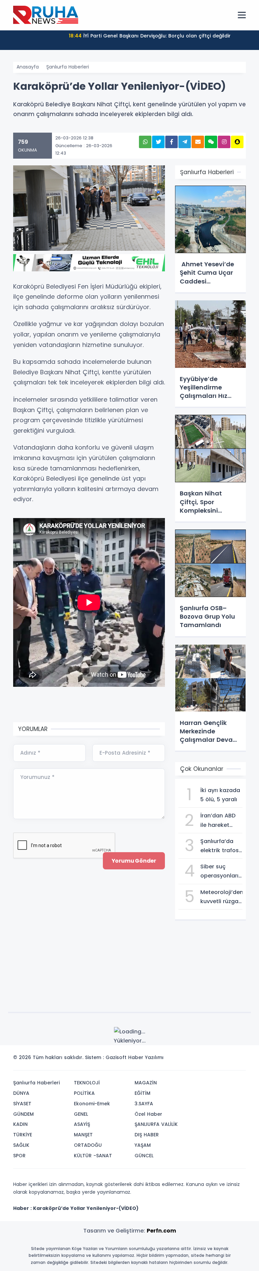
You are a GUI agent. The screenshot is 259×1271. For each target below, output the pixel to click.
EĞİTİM (142, 1093)
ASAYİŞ (82, 1124)
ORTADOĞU (88, 1145)
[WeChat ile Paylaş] (211, 142)
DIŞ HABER (147, 1134)
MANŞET (83, 1134)
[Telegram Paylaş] (184, 142)
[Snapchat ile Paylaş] (237, 142)
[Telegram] (238, 1059)
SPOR (19, 1155)
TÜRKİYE (22, 1134)
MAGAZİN (146, 1082)
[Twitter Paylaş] (158, 142)
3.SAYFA (144, 1103)
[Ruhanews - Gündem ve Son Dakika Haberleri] (47, 14)
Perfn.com (161, 1231)
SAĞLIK (21, 1145)
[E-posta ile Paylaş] (198, 142)
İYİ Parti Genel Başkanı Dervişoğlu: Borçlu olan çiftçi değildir (150, 35)
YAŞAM (143, 1145)
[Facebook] (208, 1059)
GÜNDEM (23, 1114)
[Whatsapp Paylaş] (145, 142)
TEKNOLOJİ (87, 1082)
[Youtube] (228, 1059)
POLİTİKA (84, 1093)
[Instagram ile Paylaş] (224, 142)
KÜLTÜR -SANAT (93, 1155)
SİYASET (22, 1103)
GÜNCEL (144, 1155)
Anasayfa (28, 66)
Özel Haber (148, 1114)
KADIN (20, 1124)
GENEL (81, 1114)
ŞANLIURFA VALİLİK (156, 1124)
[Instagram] (218, 1059)
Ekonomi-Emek (92, 1103)
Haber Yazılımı (146, 1057)
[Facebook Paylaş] (171, 142)
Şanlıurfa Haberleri (67, 66)
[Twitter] (198, 1059)
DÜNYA (21, 1093)
